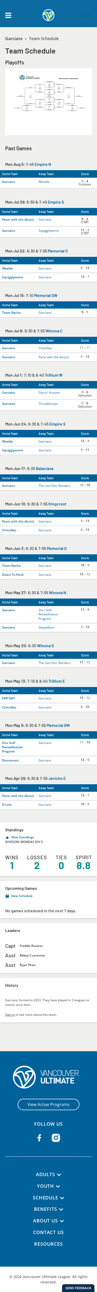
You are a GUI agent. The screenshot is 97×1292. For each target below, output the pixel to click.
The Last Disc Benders (55, 485)
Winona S (45, 645)
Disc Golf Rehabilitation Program (48, 614)
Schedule (45, 1197)
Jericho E (57, 778)
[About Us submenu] (62, 1221)
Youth (45, 1186)
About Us (45, 1221)
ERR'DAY (8, 698)
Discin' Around (49, 392)
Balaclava (44, 468)
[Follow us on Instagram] (56, 1138)
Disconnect (10, 760)
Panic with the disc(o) (18, 219)
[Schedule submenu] (62, 1198)
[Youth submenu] (58, 1186)
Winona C (54, 330)
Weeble (44, 182)
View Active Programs (48, 1104)
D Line (7, 804)
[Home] (48, 1077)
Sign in (10, 1014)
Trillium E (56, 680)
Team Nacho (11, 312)
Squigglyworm (49, 230)
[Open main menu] (8, 15)
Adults (45, 1174)
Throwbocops (48, 403)
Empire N (43, 164)
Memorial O (58, 250)
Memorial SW (45, 295)
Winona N (57, 592)
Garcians (14, 38)
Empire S (56, 201)
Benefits (45, 1209)
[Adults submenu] (59, 1175)
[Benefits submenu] (61, 1209)
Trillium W (54, 374)
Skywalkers (47, 627)
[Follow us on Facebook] (39, 1137)
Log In (86, 15)
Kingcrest (57, 503)
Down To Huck (13, 574)
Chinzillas (45, 348)
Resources (48, 1244)
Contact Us (48, 1232)
